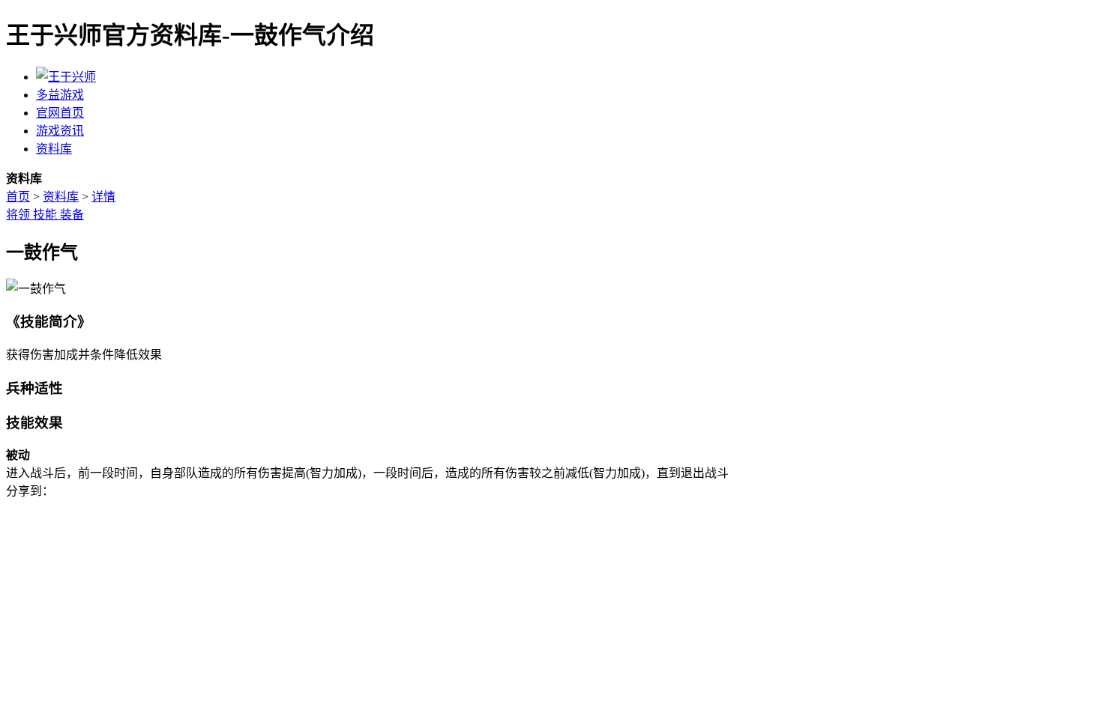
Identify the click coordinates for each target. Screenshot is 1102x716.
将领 (19, 214)
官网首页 (60, 112)
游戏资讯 (60, 130)
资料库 (54, 148)
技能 (46, 214)
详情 (103, 196)
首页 (18, 196)
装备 (72, 214)
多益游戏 (60, 94)
